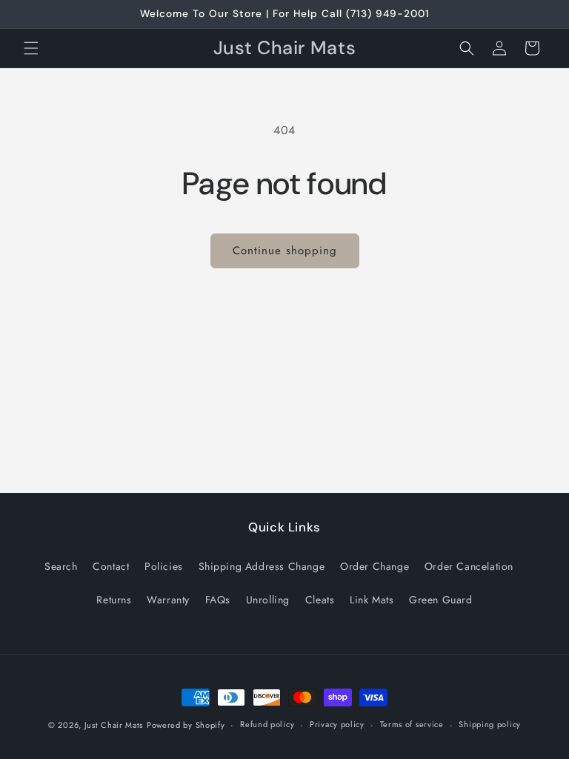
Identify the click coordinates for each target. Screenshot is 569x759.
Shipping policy (490, 724)
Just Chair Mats (114, 725)
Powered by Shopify (186, 725)
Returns (113, 599)
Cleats (320, 599)
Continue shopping (285, 250)
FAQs (217, 599)
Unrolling (268, 599)
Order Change (374, 566)
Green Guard (441, 599)
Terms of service (412, 724)
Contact (111, 566)
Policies (163, 566)
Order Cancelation (469, 566)
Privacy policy (337, 724)
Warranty (168, 599)
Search (61, 566)
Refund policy (267, 724)
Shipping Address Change (262, 566)
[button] (31, 48)
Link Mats (371, 599)
